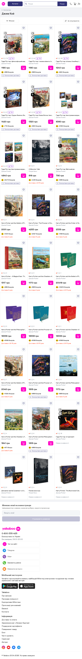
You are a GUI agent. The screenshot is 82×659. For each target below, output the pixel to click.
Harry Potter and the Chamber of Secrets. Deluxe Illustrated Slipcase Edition (68, 329)
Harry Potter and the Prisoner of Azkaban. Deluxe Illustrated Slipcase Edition (41, 329)
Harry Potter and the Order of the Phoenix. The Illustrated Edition (68, 223)
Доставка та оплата (9, 620)
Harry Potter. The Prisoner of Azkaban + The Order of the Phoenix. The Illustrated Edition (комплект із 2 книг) (41, 223)
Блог (3, 632)
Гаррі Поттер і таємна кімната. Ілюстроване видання (41, 61)
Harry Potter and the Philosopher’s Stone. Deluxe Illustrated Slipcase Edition (13, 329)
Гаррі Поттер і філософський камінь (13, 61)
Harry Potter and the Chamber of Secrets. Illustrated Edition (41, 276)
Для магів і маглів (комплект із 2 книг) (13, 491)
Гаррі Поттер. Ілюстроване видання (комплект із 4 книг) (13, 169)
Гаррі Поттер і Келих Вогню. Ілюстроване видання (41, 115)
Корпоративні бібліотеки (11, 602)
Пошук (62, 4)
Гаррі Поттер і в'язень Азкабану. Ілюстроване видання (68, 61)
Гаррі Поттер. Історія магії (65, 437)
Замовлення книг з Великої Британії (15, 623)
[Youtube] (8, 647)
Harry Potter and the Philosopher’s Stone (68, 383)
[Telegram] (18, 647)
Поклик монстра (34, 491)
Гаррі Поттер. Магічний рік (65, 169)
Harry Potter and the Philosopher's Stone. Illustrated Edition (41, 437)
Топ (12, 58)
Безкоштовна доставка (12, 75)
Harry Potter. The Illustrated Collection (68, 491)
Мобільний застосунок (12, 575)
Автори (5, 642)
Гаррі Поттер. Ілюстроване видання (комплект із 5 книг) (68, 115)
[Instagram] (3, 647)
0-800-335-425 (9, 533)
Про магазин (7, 596)
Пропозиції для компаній (11, 605)
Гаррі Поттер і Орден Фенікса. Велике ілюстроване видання (13, 115)
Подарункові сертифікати (12, 626)
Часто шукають (7, 636)
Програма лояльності (10, 599)
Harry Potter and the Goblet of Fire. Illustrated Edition (13, 223)
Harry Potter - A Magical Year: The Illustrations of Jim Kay (13, 276)
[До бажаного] (24, 28)
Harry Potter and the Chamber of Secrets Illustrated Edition (13, 437)
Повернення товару (9, 629)
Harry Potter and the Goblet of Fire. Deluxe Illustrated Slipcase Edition (68, 276)
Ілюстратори (7, 10)
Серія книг (6, 639)
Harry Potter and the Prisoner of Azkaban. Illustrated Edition (41, 383)
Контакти (5, 612)
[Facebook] (13, 647)
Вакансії (5, 608)
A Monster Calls (34, 169)
